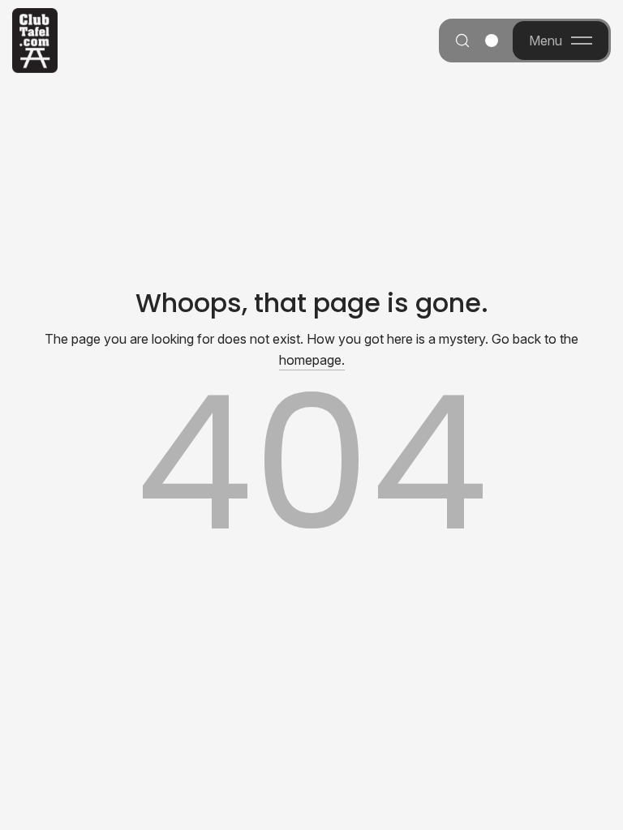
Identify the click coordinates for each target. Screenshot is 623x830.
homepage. (312, 360)
